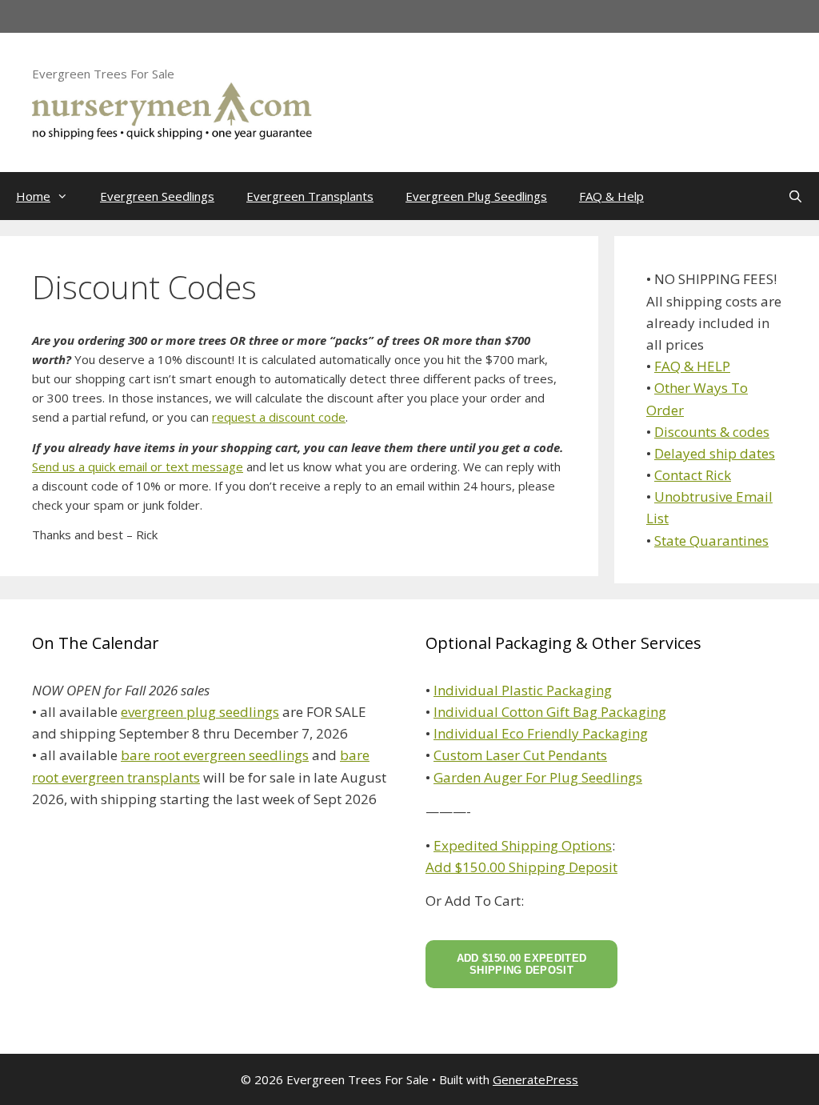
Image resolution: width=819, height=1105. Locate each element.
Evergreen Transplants (310, 196)
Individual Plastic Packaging (522, 690)
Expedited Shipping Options (522, 845)
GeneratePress (535, 1079)
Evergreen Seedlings (157, 196)
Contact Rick (692, 475)
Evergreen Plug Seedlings (476, 196)
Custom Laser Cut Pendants (520, 755)
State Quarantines (711, 540)
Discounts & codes (711, 431)
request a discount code (279, 417)
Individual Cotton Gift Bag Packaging (549, 712)
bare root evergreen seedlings (215, 755)
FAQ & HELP (692, 366)
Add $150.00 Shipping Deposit (521, 867)
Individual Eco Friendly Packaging (540, 733)
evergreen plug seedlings (200, 712)
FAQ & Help (611, 196)
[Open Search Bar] (795, 196)
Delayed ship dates (714, 453)
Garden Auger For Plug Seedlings (537, 777)
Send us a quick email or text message (137, 466)
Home (33, 196)
